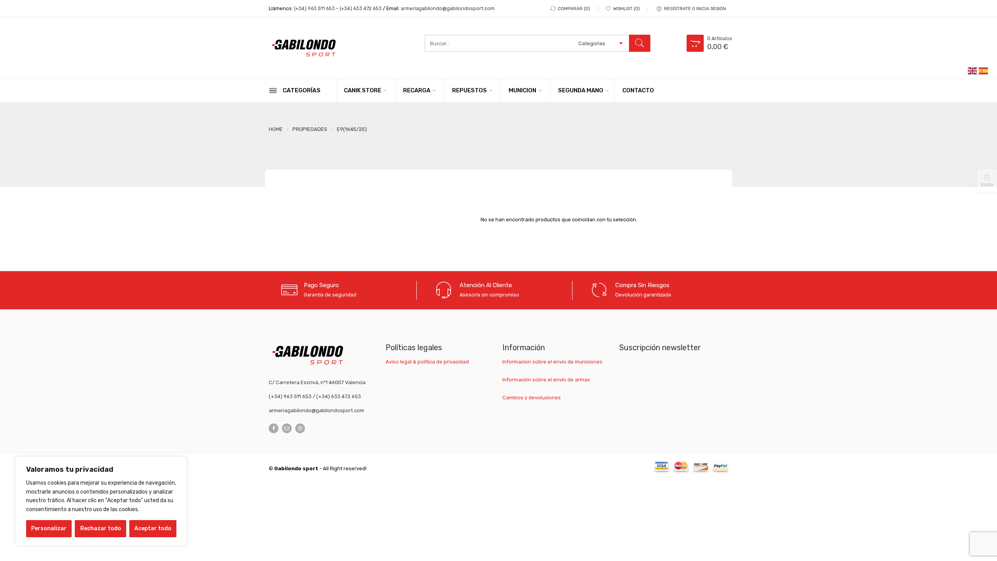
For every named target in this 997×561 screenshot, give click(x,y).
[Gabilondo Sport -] (304, 48)
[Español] (984, 70)
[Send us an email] (287, 428)
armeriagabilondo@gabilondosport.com (448, 8)
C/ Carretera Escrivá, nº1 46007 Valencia (317, 382)
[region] (101, 501)
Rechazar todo (100, 528)
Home (276, 129)
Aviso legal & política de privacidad (427, 362)
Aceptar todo (152, 528)
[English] (973, 70)
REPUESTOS (469, 90)
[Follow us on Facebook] (273, 428)
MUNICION (522, 90)
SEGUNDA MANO (580, 90)
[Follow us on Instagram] (300, 428)
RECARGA (416, 90)
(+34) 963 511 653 (314, 8)
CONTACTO (638, 90)
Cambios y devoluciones (531, 397)
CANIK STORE (362, 90)
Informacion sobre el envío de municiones (552, 362)
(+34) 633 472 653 (361, 8)
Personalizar (49, 528)
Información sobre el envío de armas (546, 380)
